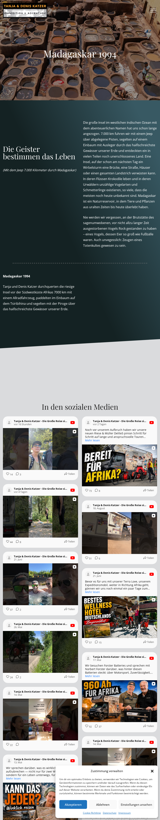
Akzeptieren (73, 805)
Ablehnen (102, 805)
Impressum (124, 813)
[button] (152, 771)
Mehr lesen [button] (92, 440)
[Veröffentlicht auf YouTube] (72, 422)
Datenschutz (109, 813)
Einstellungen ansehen (136, 805)
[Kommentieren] (95, 568)
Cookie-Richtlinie (92, 813)
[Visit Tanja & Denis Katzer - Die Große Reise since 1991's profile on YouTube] (9, 422)
